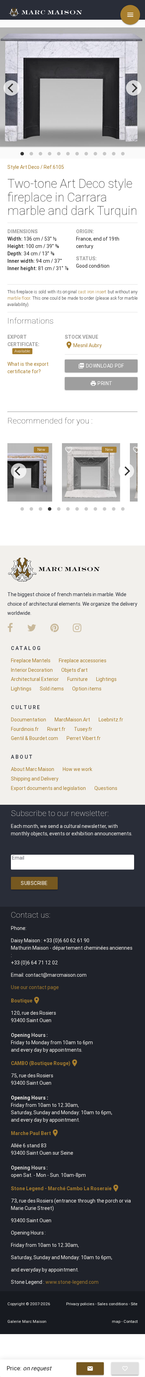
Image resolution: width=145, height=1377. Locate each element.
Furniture (77, 679)
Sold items (52, 689)
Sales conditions (113, 1303)
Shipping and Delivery (34, 779)
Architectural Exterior (35, 679)
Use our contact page (35, 987)
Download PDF (101, 366)
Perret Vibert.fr (84, 738)
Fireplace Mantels (30, 660)
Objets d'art (74, 670)
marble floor (18, 298)
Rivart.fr (56, 729)
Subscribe (34, 883)
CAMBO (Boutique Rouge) (45, 1063)
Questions (105, 788)
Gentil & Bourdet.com (34, 738)
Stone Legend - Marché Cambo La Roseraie (65, 1188)
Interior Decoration (32, 670)
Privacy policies (80, 1303)
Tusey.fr (83, 729)
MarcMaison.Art (72, 719)
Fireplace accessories (82, 660)
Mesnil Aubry (83, 345)
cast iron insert (92, 291)
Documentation (28, 719)
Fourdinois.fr (25, 729)
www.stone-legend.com (72, 1282)
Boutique (26, 1000)
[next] (133, 88)
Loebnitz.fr (111, 719)
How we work (77, 769)
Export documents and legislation (48, 788)
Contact (131, 1321)
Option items (86, 689)
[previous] (11, 88)
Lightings (106, 679)
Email (18, 858)
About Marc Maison (32, 769)
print (101, 383)
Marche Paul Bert (35, 1133)
